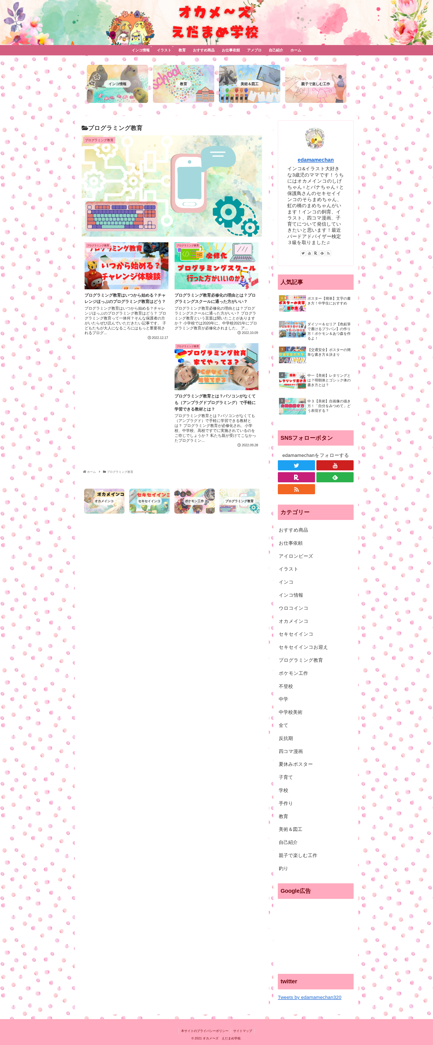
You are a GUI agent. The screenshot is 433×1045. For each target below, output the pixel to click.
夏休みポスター (296, 764)
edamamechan (316, 160)
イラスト (289, 568)
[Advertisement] (316, 934)
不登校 (286, 686)
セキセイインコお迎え (303, 647)
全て (283, 725)
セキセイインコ (296, 634)
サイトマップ (242, 1031)
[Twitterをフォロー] (303, 253)
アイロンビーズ (296, 556)
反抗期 (286, 738)
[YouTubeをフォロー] (309, 253)
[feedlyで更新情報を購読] (322, 253)
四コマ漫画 (291, 751)
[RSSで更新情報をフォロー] (328, 253)
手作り (286, 803)
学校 (283, 790)
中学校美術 (290, 712)
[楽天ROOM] (315, 253)
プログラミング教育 (301, 660)
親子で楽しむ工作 (298, 855)
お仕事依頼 (291, 543)
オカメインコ (294, 621)
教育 (283, 816)
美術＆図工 (290, 829)
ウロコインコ (294, 608)
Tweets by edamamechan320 (309, 997)
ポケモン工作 (293, 673)
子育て (286, 777)
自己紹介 (288, 842)
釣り (283, 868)
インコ (286, 582)
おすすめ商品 (293, 530)
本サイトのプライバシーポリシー (204, 1031)
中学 (283, 699)
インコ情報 (291, 595)
